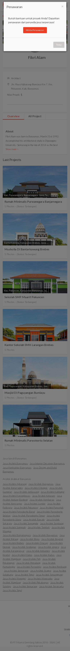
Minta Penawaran (35, 30)
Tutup (59, 45)
